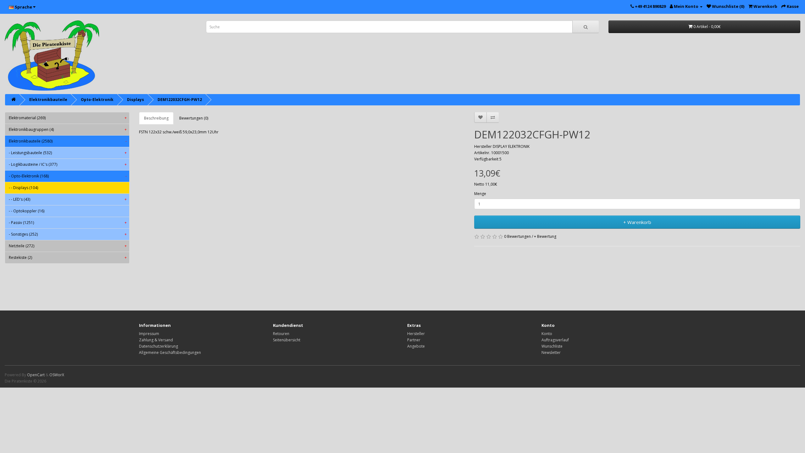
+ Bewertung (545, 236)
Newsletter (551, 352)
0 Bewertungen (517, 236)
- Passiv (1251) (68, 222)
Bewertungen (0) (193, 118)
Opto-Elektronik (97, 99)
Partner (413, 340)
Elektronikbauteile (48, 99)
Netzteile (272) (68, 246)
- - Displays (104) (23, 187)
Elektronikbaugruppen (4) (68, 129)
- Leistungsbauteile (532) (68, 152)
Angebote (416, 346)
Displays (135, 99)
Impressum (149, 333)
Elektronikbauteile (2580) (68, 141)
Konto (546, 333)
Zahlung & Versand (156, 340)
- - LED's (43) (68, 199)
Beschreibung (156, 118)
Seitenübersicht (286, 340)
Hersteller (416, 333)
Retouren (281, 333)
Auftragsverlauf (555, 340)
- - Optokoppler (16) (26, 211)
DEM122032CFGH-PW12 (180, 99)
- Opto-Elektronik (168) (68, 176)
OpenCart (36, 375)
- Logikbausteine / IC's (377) (68, 164)
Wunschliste (552, 346)
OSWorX (56, 375)
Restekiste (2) (68, 257)
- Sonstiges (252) (68, 234)
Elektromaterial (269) (68, 117)
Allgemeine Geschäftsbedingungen (170, 352)
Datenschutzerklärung (158, 346)
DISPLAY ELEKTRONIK (511, 146)
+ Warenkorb (637, 222)
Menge (480, 193)
